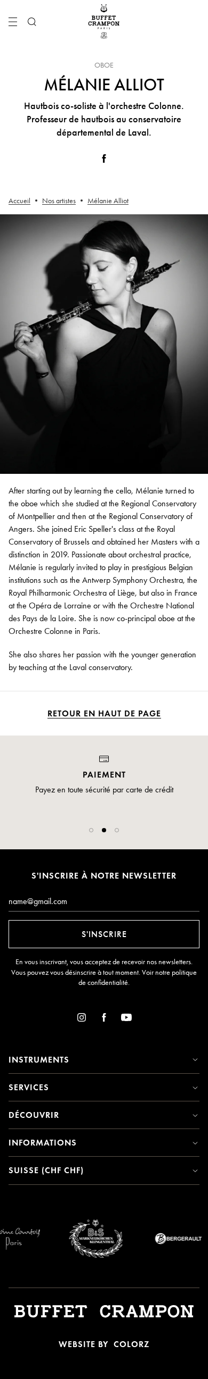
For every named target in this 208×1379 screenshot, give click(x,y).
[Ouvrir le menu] (13, 22)
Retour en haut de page (104, 713)
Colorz (131, 1344)
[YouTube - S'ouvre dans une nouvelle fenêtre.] (126, 1019)
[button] (91, 830)
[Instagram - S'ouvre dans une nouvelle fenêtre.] (82, 1019)
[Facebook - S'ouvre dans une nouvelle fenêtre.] (104, 160)
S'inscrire (104, 934)
